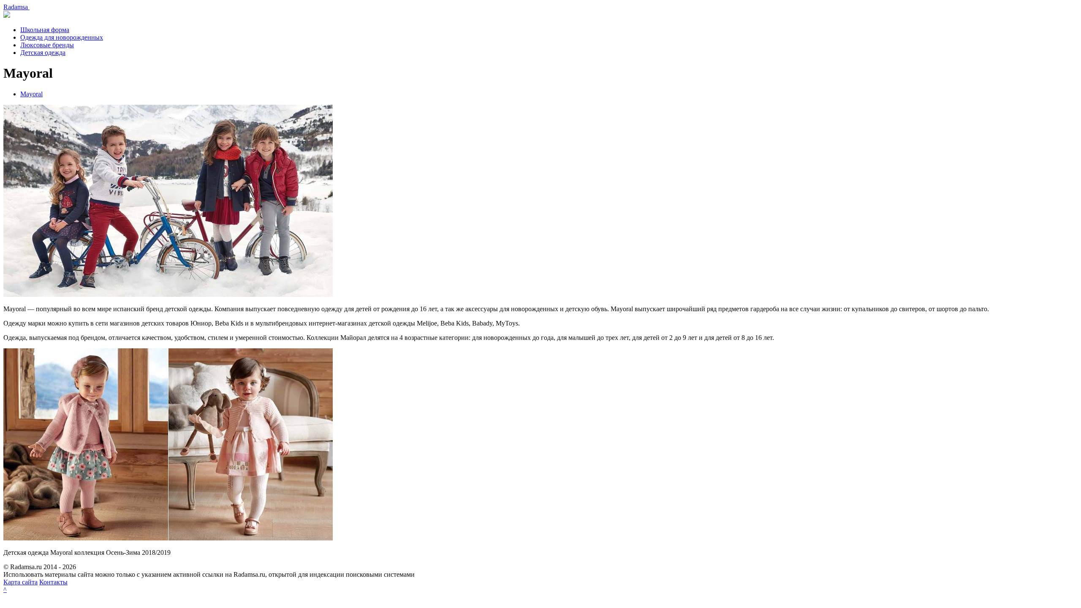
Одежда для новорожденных (61, 37)
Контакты (53, 582)
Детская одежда (42, 52)
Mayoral (31, 94)
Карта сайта (20, 582)
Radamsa (16, 7)
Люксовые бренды (47, 45)
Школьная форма (44, 29)
